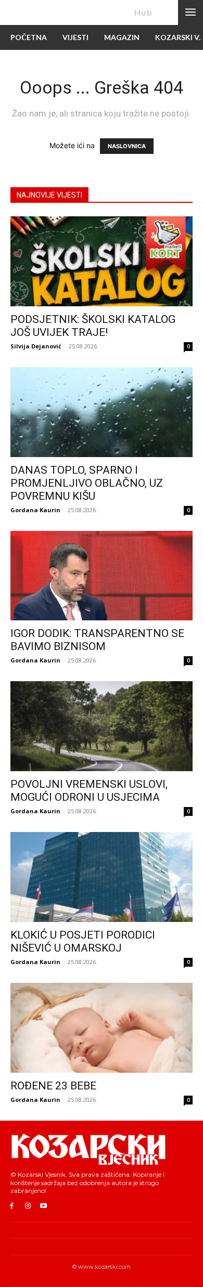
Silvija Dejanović (35, 346)
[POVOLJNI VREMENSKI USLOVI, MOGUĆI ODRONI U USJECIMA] (101, 726)
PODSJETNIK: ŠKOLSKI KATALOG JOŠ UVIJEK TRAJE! (92, 326)
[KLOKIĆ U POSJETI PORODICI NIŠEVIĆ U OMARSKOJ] (101, 877)
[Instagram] (27, 1206)
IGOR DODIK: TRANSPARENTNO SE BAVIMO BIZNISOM (97, 640)
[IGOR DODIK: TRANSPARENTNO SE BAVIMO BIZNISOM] (101, 576)
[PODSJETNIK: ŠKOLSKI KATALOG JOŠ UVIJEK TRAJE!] (101, 261)
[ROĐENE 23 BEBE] (101, 1028)
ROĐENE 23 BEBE (53, 1086)
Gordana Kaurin (35, 510)
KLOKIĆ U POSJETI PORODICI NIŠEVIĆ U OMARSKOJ (82, 941)
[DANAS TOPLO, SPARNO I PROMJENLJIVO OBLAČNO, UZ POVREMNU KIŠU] (101, 412)
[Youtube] (44, 1206)
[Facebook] (11, 1206)
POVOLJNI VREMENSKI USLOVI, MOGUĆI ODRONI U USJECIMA (89, 790)
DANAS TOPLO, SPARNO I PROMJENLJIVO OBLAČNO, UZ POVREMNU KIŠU (86, 483)
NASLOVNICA (127, 146)
